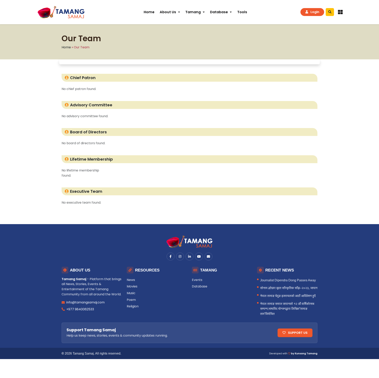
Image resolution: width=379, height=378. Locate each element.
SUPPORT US (297, 332)
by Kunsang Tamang (304, 353)
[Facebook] (170, 256)
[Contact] (208, 256)
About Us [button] (168, 12)
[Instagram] (180, 256)
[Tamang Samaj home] (62, 12)
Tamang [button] (193, 12)
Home (149, 12)
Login (314, 12)
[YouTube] (199, 256)
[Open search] (330, 12)
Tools (242, 12)
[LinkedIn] (189, 256)
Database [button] (219, 12)
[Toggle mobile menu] (340, 12)
